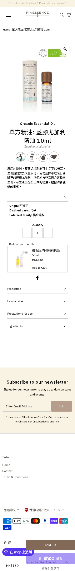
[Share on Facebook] (37, 279)
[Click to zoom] (65, 49)
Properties (14, 289)
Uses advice (15, 301)
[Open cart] (69, 15)
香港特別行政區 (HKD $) (45, 510)
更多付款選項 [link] (50, 568)
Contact (7, 471)
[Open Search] (62, 15)
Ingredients (15, 326)
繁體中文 (10, 510)
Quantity (37, 225)
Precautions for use (20, 313)
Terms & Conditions (15, 477)
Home (6, 29)
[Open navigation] (11, 15)
